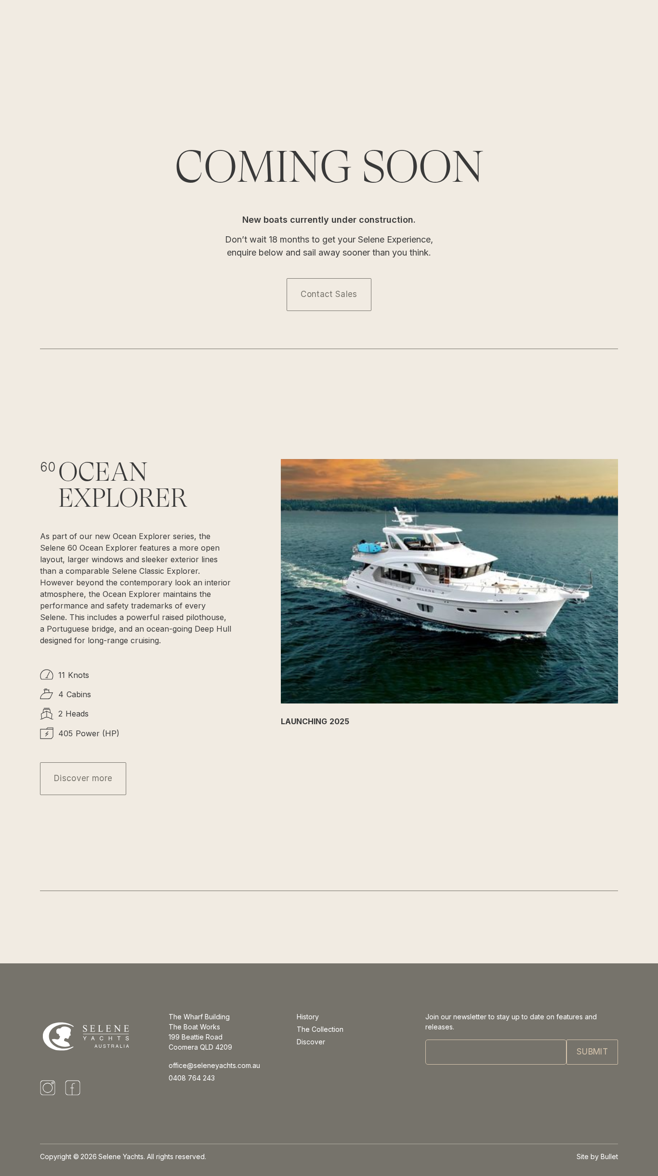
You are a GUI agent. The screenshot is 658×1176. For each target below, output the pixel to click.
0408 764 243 (192, 1078)
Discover (311, 1042)
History (308, 1017)
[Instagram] (47, 1087)
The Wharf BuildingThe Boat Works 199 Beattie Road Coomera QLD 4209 (200, 1032)
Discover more (83, 778)
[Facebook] (72, 1087)
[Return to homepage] (87, 1033)
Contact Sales (329, 294)
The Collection (320, 1029)
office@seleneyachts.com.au (214, 1065)
